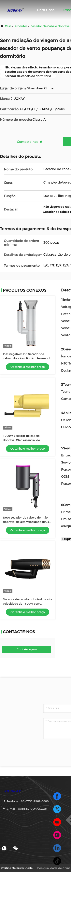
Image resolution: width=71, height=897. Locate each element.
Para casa (46, 10)
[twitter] (57, 809)
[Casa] (16, 10)
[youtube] (57, 822)
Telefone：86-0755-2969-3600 (27, 801)
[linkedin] (57, 848)
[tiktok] (57, 861)
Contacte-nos (28, 142)
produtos (21, 26)
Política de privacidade (17, 868)
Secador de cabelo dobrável (50, 26)
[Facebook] (57, 796)
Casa (8, 26)
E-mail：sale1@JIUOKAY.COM (27, 809)
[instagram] (57, 835)
